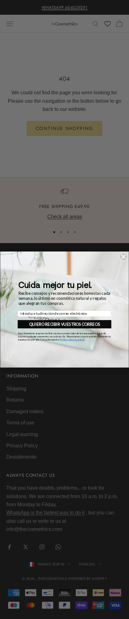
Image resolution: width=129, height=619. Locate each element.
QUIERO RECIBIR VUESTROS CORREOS (64, 324)
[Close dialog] (123, 256)
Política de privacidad (72, 339)
